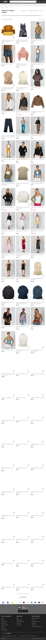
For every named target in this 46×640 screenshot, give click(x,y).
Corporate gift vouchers (35, 621)
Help (2, 618)
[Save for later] (14, 37)
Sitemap (2, 626)
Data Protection (3, 628)
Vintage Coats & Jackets (34, 10)
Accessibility (43, 638)
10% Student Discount (4, 624)
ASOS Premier (3, 623)
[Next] (43, 11)
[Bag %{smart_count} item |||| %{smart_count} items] (44, 1)
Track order (3, 619)
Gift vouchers (34, 619)
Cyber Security (19, 624)
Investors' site (19, 623)
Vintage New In (24, 10)
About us (18, 618)
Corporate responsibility (20, 621)
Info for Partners (34, 624)
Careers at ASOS (19, 619)
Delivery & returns (4, 621)
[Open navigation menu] (2, 1)
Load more (23, 597)
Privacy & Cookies (34, 638)
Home (2, 7)
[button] (13, 635)
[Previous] (20, 11)
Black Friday (34, 623)
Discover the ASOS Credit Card (37, 626)
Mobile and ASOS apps (35, 618)
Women (6, 7)
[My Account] (39, 1)
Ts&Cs (39, 638)
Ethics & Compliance (4, 630)
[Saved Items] (41, 1)
